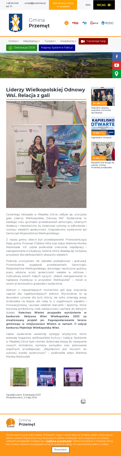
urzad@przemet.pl (35, 3)
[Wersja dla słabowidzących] (104, 5)
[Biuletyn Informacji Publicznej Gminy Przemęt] (75, 23)
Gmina (13, 41)
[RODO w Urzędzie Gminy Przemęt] (107, 23)
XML (88, 4)
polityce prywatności (59, 441)
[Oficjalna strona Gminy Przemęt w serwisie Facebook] (116, 56)
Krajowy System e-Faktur (57, 47)
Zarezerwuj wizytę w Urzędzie (63, 5)
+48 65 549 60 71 (12, 5)
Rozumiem (60, 449)
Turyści (49, 41)
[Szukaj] (66, 23)
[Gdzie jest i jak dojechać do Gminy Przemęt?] (116, 74)
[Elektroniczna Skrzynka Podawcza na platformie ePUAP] (84, 23)
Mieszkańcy (30, 41)
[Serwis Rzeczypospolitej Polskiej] (94, 23)
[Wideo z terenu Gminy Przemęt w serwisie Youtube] (116, 65)
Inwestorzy (67, 41)
